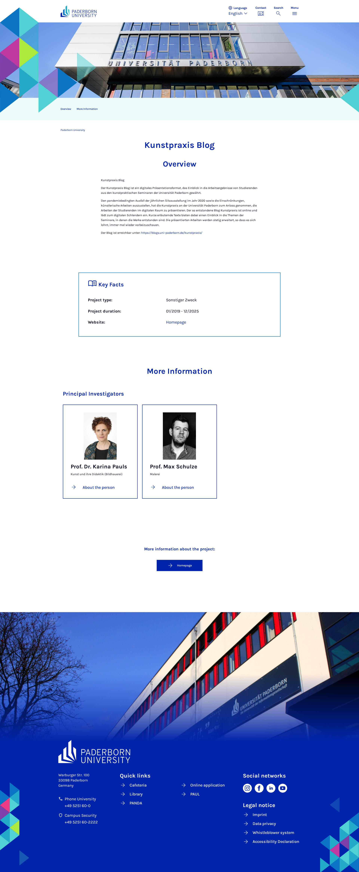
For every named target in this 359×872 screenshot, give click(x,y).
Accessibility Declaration (276, 841)
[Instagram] (247, 787)
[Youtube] (282, 787)
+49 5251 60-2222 (81, 822)
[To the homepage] (79, 11)
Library (136, 794)
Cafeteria (138, 785)
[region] (177, 109)
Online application (207, 785)
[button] (240, 11)
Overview (66, 109)
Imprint (260, 814)
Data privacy (264, 823)
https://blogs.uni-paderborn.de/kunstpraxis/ (171, 232)
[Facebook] (259, 787)
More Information (87, 109)
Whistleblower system (273, 832)
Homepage (176, 322)
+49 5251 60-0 (77, 805)
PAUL (195, 794)
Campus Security (80, 815)
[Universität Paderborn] (179, 751)
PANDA (136, 803)
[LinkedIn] (270, 787)
